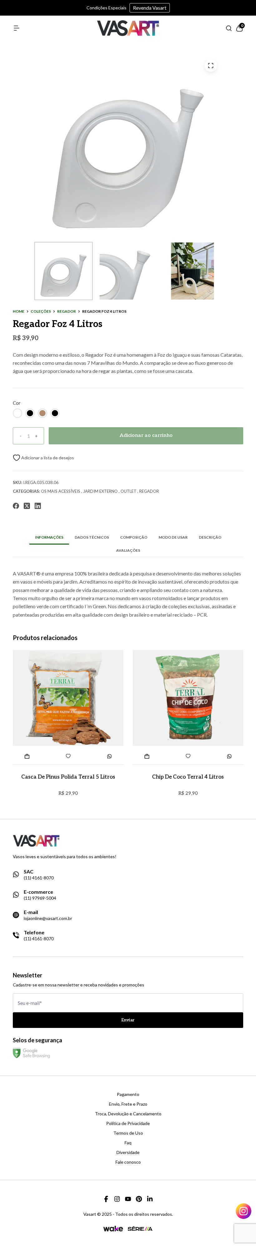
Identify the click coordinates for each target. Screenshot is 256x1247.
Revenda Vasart (149, 8)
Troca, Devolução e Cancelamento (128, 1114)
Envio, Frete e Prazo (128, 1104)
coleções (41, 311)
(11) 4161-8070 (39, 878)
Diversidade (128, 1152)
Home (18, 311)
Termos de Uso (128, 1133)
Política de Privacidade (128, 1123)
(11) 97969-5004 (40, 898)
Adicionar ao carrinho (146, 435)
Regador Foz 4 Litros (104, 311)
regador (66, 311)
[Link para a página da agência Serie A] (140, 1228)
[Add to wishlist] (43, 458)
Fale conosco (128, 1162)
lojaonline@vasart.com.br (48, 918)
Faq (128, 1143)
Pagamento (128, 1094)
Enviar (128, 1020)
